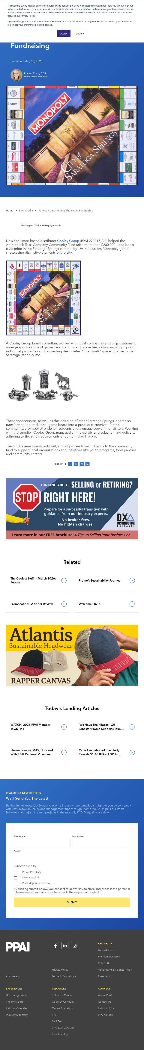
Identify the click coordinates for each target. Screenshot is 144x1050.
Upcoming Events (16, 995)
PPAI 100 (103, 963)
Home (9, 210)
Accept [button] (63, 33)
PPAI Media (26, 210)
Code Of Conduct (63, 1001)
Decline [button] (80, 33)
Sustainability (60, 1034)
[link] (37, 580)
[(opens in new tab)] (72, 538)
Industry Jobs (106, 1008)
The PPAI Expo (15, 1001)
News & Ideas (106, 950)
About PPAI (105, 995)
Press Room (105, 976)
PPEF (55, 1014)
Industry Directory (17, 1014)
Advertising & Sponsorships (115, 969)
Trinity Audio (41, 225)
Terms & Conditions (64, 976)
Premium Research (109, 956)
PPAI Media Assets (63, 1028)
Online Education (62, 1008)
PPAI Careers (105, 1014)
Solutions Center (62, 995)
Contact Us (104, 1001)
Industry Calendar (16, 1008)
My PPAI (57, 1021)
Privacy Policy (60, 969)
